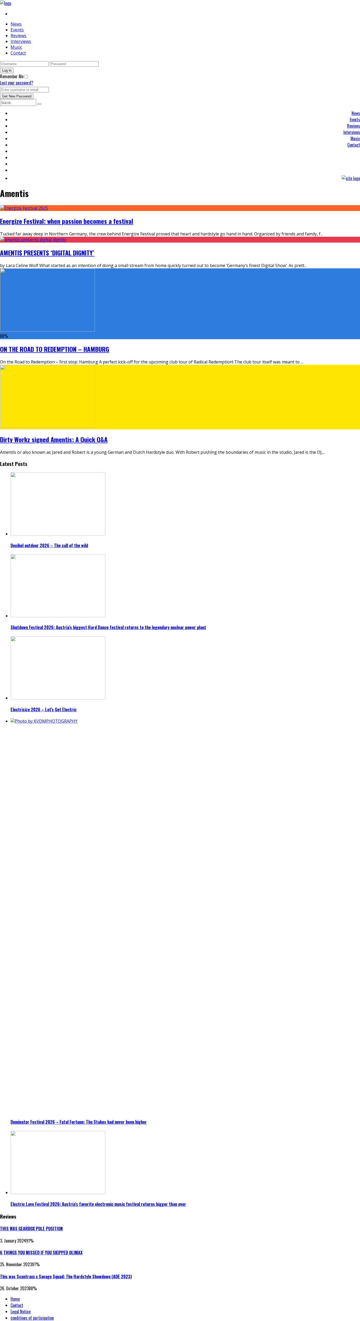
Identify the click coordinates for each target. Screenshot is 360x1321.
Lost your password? (16, 83)
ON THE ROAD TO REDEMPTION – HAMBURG (54, 349)
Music (16, 47)
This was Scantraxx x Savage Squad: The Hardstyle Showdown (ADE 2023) (66, 1276)
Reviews (18, 35)
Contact (18, 53)
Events (17, 30)
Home (15, 1299)
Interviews (21, 41)
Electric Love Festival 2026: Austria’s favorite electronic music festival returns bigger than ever (98, 1204)
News (16, 24)
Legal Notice (21, 1311)
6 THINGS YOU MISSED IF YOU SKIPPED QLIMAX (41, 1252)
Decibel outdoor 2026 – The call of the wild (49, 545)
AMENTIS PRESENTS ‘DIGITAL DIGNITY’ (47, 252)
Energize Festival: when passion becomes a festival (66, 221)
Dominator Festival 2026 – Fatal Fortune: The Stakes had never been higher (79, 1122)
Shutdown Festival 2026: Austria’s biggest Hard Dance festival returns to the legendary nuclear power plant (108, 627)
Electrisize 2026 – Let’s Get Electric (43, 709)
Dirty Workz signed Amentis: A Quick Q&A (54, 439)
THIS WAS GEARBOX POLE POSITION (31, 1228)
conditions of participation (32, 1318)
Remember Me (11, 76)
